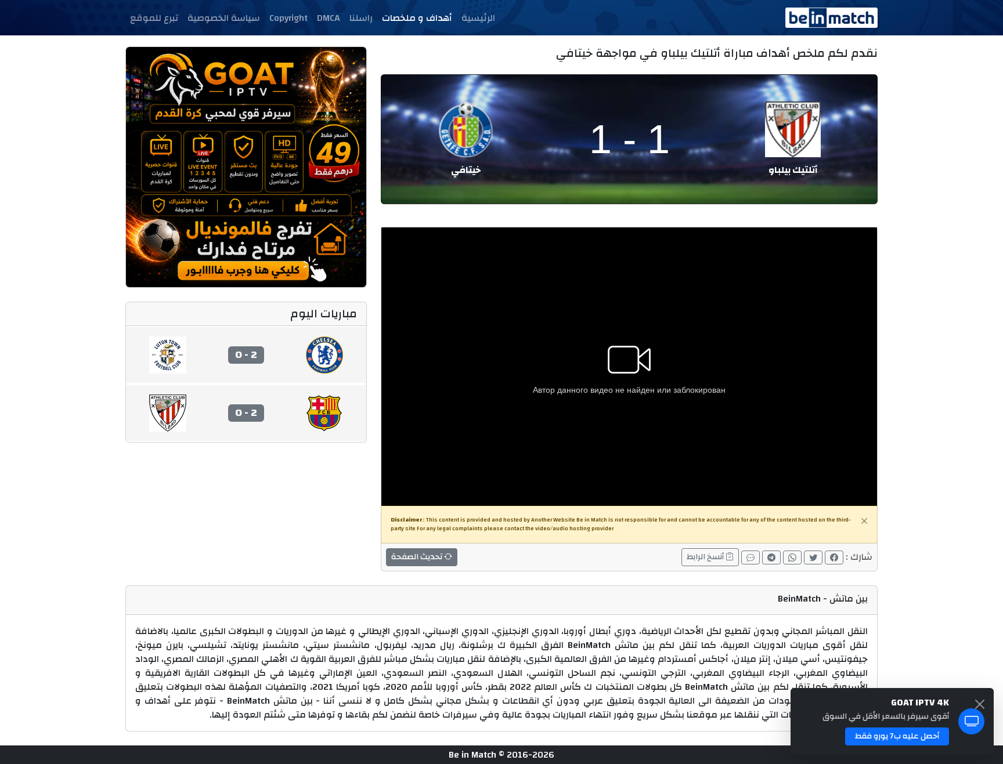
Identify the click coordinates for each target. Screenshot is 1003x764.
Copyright (288, 18)
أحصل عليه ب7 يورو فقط (897, 736)
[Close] (864, 520)
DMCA (328, 18)
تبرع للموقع (154, 18)
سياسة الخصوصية (223, 18)
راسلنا (361, 18)
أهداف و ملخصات (417, 18)
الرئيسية (478, 18)
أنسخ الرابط (706, 556)
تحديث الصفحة (417, 556)
